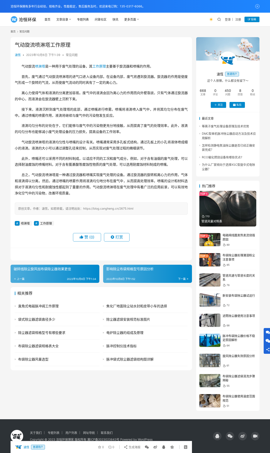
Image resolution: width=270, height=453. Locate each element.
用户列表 (71, 432)
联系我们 (107, 432)
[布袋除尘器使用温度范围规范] (209, 400)
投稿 (253, 19)
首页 (47, 19)
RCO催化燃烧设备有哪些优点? (222, 157)
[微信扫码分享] (147, 447)
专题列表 (83, 19)
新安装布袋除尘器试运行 (239, 295)
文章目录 (62, 19)
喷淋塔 (40, 66)
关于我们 (36, 432)
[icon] (217, 436)
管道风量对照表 (211, 221)
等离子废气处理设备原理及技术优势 (225, 126)
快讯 (115, 19)
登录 (228, 19)
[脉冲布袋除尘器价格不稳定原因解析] (209, 340)
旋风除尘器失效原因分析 (239, 356)
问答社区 (101, 19)
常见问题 (72, 55)
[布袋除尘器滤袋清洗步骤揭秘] (209, 380)
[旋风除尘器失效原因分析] (209, 360)
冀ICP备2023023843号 (103, 439)
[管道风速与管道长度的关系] (209, 280)
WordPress (145, 439)
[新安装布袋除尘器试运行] (209, 300)
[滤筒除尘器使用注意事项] (209, 320)
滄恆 (18, 55)
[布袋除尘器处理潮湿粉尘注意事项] (209, 259)
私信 (239, 104)
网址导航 (89, 432)
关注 (220, 104)
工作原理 (99, 66)
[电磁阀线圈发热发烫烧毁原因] (209, 239)
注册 (238, 19)
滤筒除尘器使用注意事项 (239, 315)
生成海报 (134, 447)
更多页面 (130, 19)
